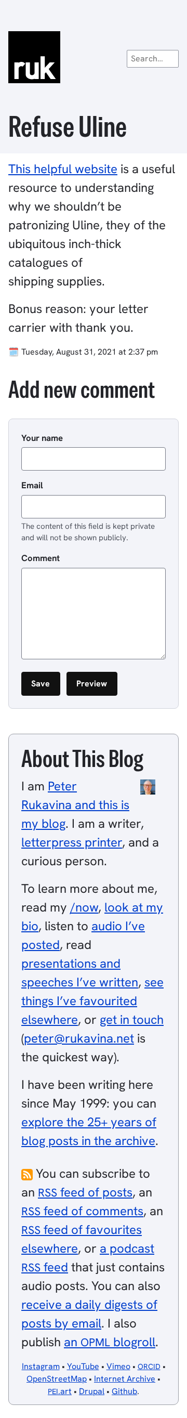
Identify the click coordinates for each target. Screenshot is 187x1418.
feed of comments (82, 1211)
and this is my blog (75, 804)
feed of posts (85, 1192)
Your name (42, 438)
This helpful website (62, 169)
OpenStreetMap (56, 1378)
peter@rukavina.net (79, 1038)
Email (32, 485)
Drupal (91, 1391)
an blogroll (109, 1342)
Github (124, 1391)
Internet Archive (124, 1378)
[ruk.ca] (93, 57)
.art (60, 1391)
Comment (40, 558)
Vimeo (118, 1366)
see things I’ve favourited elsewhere (92, 1000)
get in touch (132, 1019)
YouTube (83, 1366)
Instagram (41, 1366)
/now (84, 907)
